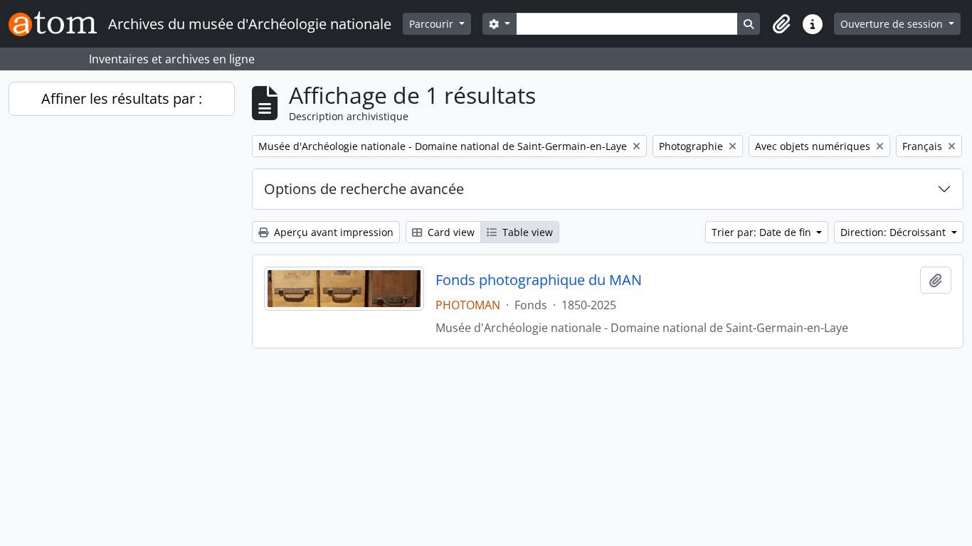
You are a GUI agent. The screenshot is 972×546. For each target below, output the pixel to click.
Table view (526, 232)
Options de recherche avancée (364, 188)
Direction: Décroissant (894, 232)
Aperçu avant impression (332, 232)
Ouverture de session (893, 24)
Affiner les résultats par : (121, 98)
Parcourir (432, 24)
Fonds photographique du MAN (538, 280)
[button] (781, 24)
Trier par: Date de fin (763, 232)
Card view (450, 232)
